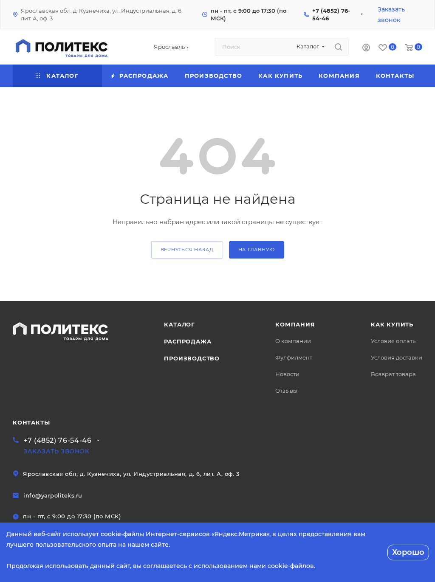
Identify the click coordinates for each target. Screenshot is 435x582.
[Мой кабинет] (366, 48)
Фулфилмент (293, 357)
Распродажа (187, 341)
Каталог (179, 324)
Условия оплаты (394, 340)
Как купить (392, 324)
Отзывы (286, 390)
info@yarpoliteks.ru (52, 495)
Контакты (31, 422)
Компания (295, 324)
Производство (192, 358)
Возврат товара (393, 374)
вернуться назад (187, 250)
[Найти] (338, 47)
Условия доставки (396, 357)
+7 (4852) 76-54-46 (57, 440)
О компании (293, 340)
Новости (287, 374)
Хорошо (408, 552)
